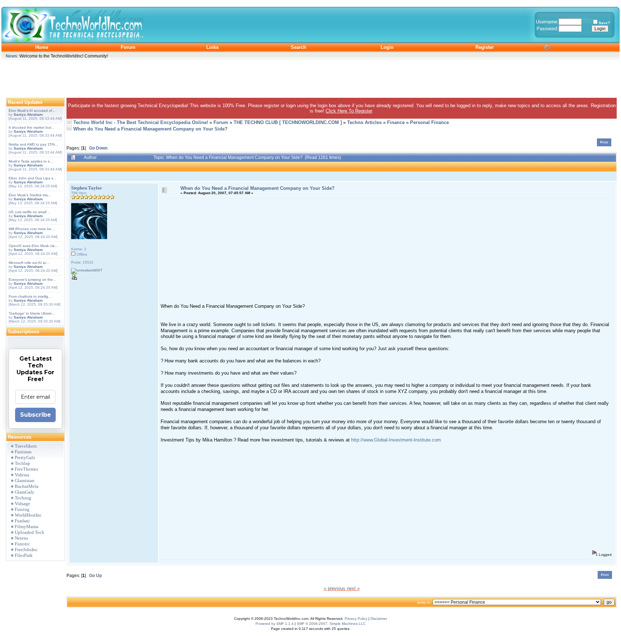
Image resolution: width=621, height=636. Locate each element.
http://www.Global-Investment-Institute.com (396, 440)
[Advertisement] (310, 77)
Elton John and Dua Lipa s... (32, 178)
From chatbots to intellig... (30, 296)
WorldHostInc (28, 515)
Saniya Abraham (28, 114)
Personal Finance (429, 122)
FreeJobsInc (26, 549)
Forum (220, 122)
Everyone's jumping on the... (32, 280)
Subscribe (35, 414)
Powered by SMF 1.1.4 (275, 624)
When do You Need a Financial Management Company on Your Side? (150, 129)
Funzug (22, 509)
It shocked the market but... (31, 127)
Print (604, 142)
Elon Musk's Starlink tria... (30, 195)
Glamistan (24, 480)
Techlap (22, 463)
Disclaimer (379, 619)
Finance (396, 122)
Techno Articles (364, 122)
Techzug (23, 497)
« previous (334, 588)
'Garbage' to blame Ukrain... (32, 313)
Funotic (22, 543)
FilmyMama (26, 526)
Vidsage (22, 503)
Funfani (22, 520)
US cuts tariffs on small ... (30, 212)
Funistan (23, 451)
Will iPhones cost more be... (32, 229)
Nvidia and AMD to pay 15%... (33, 144)
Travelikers (26, 446)
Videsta (22, 474)
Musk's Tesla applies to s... (31, 161)
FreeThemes (26, 469)
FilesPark (24, 555)
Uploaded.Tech (29, 532)
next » (353, 588)
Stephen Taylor (86, 188)
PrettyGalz (25, 457)
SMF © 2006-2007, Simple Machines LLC (331, 624)
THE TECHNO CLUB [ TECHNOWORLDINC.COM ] (288, 122)
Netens (21, 538)
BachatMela (26, 486)
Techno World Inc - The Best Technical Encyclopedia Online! (140, 122)
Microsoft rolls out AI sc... (29, 263)
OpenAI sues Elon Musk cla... (33, 246)
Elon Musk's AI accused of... (32, 111)
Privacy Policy (356, 619)
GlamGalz (24, 492)
